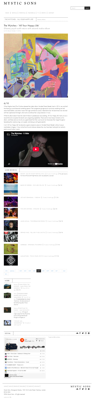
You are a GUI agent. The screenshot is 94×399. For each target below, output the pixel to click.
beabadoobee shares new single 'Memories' (21, 295)
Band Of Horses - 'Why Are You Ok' (32, 185)
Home (7, 13)
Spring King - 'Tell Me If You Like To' (33, 232)
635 (30, 271)
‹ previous (12, 271)
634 (25, 271)
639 (48, 271)
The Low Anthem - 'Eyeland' (30, 209)
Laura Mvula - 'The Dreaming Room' (33, 221)
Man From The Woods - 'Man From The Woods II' (22, 286)
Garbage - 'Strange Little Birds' (31, 244)
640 (52, 271)
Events (43, 13)
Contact (51, 13)
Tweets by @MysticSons (54, 337)
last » (6, 274)
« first (6, 271)
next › (64, 271)
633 (21, 271)
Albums (43, 19)
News (14, 13)
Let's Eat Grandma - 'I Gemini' (31, 197)
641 (57, 271)
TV (38, 13)
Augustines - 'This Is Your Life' (31, 256)
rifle (10, 397)
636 (34, 271)
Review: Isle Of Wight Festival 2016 (33, 174)
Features (31, 13)
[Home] (20, 3)
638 (43, 271)
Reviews (21, 13)
